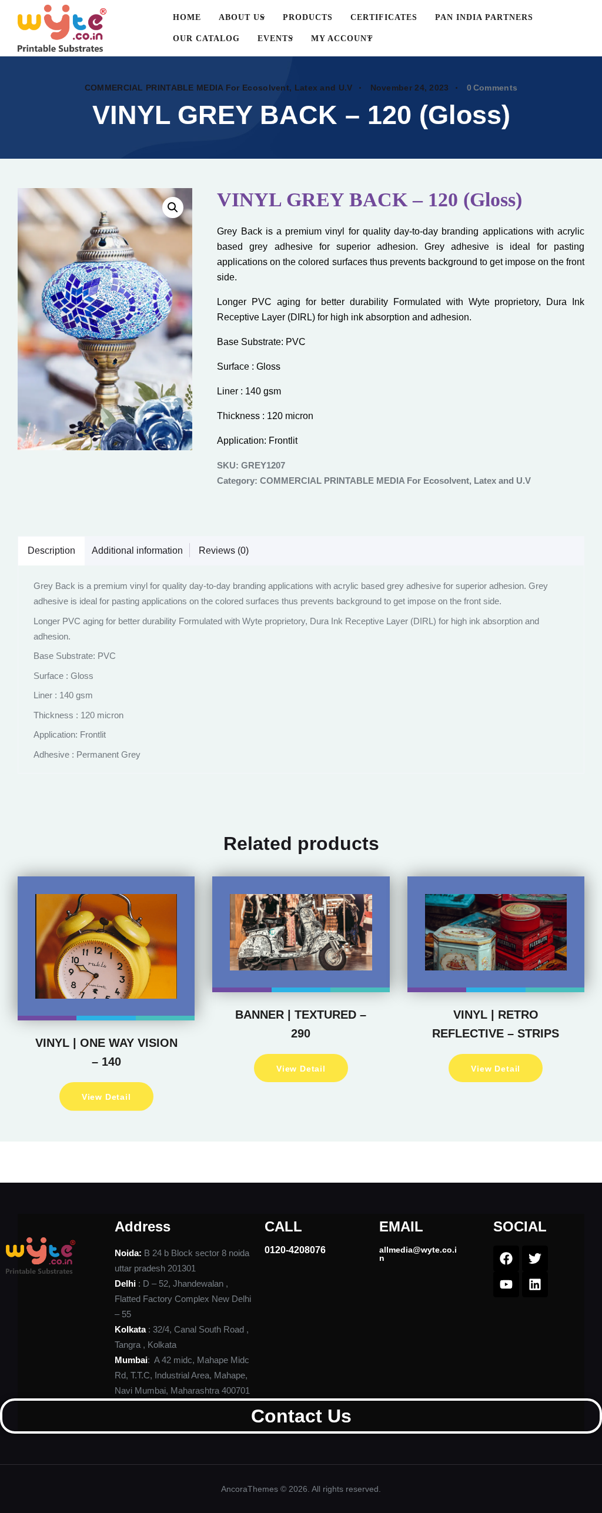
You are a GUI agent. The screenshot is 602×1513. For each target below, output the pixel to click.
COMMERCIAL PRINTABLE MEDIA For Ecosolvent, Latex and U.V (219, 87)
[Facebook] (506, 1258)
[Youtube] (506, 1284)
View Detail (106, 1097)
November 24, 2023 (409, 87)
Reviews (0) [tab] (224, 550)
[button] (172, 207)
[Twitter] (535, 1258)
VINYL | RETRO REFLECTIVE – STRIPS (495, 1024)
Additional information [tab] (137, 550)
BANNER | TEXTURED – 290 (300, 1024)
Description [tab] (51, 550)
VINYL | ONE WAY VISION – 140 (106, 1052)
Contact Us (301, 1416)
